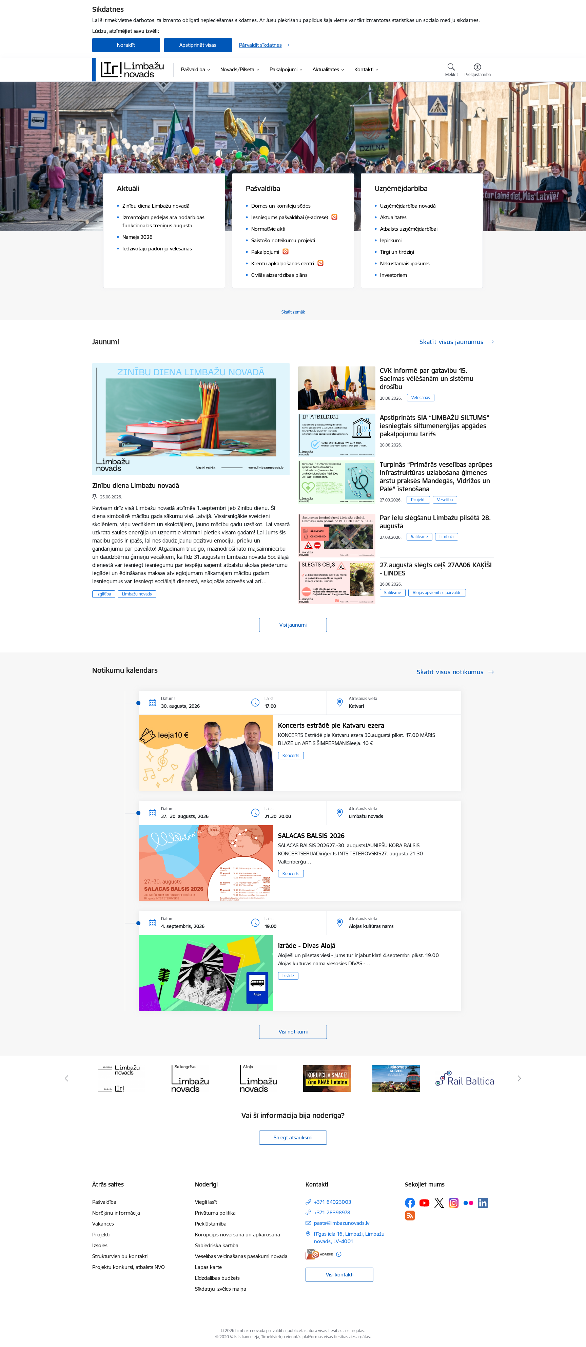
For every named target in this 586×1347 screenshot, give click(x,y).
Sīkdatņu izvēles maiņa (220, 1289)
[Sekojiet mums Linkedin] (483, 1203)
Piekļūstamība (211, 1223)
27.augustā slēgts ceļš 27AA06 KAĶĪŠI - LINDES (436, 569)
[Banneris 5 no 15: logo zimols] (121, 1078)
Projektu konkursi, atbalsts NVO (128, 1267)
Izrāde (288, 975)
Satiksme (419, 536)
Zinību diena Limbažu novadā (135, 485)
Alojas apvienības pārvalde (437, 592)
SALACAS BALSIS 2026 (311, 836)
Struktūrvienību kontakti (120, 1256)
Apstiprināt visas (197, 45)
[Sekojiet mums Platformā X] (439, 1203)
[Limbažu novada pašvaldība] (135, 69)
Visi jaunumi (293, 625)
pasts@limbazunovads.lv (341, 1223)
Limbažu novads (137, 593)
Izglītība (104, 593)
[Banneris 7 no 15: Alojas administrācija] (258, 1078)
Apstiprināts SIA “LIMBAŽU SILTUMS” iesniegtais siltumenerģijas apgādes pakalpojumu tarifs (434, 426)
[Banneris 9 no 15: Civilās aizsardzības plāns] (396, 1078)
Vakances (103, 1223)
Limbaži (447, 536)
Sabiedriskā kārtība (216, 1245)
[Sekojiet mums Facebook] (410, 1203)
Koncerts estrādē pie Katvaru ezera (331, 725)
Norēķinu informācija (116, 1213)
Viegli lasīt (206, 1202)
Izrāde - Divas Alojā (306, 946)
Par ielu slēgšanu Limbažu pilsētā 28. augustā (435, 522)
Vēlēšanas (420, 397)
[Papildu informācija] (338, 1254)
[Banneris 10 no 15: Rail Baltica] (464, 1078)
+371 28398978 (332, 1212)
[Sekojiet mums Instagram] (454, 1203)
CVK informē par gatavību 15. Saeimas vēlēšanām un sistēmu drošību (426, 378)
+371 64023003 (332, 1202)
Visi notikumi (293, 1031)
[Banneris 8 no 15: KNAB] (327, 1078)
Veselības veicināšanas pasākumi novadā (241, 1256)
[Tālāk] (520, 1078)
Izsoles (100, 1245)
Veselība (445, 499)
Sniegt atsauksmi (293, 1137)
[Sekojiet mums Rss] (410, 1215)
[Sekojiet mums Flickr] (468, 1202)
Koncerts (290, 755)
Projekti (418, 499)
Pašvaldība (104, 1202)
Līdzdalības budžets (217, 1278)
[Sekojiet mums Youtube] (424, 1202)
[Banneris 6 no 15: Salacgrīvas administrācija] (190, 1078)
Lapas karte (208, 1267)
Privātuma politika (215, 1213)
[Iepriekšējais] (66, 1078)
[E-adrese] (319, 1254)
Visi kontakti (339, 1274)
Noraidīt (126, 45)
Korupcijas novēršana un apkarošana (237, 1234)
